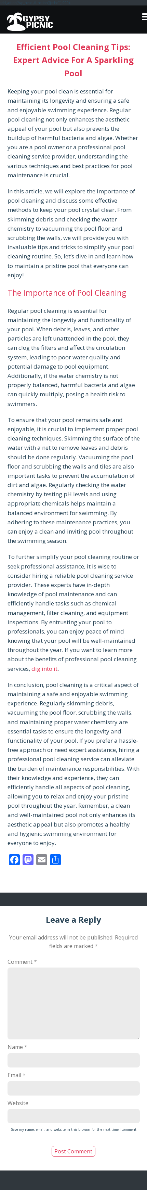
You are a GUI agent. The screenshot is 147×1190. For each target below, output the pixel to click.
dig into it (44, 669)
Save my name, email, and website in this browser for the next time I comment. (74, 1129)
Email (17, 1075)
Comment (22, 961)
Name (17, 1047)
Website (18, 1103)
